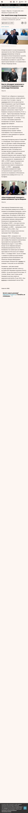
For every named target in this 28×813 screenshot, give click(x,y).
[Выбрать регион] (17, 2)
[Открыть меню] (26, 2)
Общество (9, 11)
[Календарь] (11, 2)
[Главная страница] (2, 1)
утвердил (4, 54)
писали (3, 123)
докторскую (16, 167)
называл (20, 261)
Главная (3, 11)
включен (3, 280)
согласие (6, 808)
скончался (4, 102)
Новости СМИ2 (5, 288)
